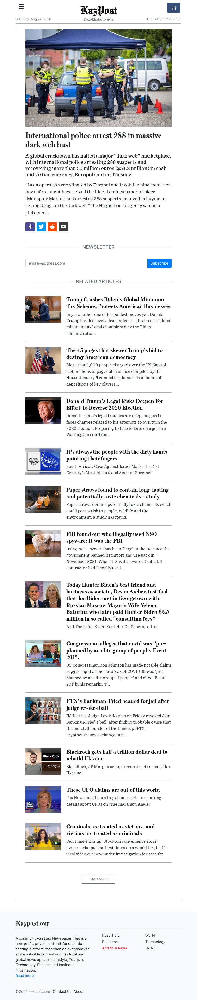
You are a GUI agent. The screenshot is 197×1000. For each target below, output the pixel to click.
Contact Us (62, 991)
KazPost (98, 10)
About (79, 991)
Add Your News (114, 948)
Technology (155, 942)
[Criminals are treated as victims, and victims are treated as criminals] (43, 836)
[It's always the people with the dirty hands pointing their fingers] (43, 461)
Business (110, 942)
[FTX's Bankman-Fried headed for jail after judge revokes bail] (43, 710)
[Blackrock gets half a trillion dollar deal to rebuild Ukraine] (43, 761)
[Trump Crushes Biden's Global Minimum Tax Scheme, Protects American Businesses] (43, 309)
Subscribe (159, 263)
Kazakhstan (112, 935)
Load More (98, 879)
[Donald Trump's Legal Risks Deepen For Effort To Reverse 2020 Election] (43, 410)
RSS (154, 948)
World (150, 935)
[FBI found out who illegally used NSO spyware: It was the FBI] (43, 543)
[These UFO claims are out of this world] (43, 799)
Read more (25, 976)
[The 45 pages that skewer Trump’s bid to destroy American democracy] (43, 359)
